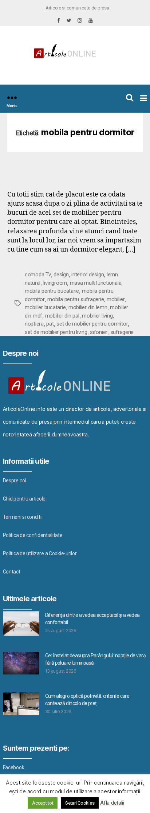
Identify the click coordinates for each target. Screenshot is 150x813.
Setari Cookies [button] (79, 803)
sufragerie (122, 332)
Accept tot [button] (42, 803)
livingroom (55, 283)
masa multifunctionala (96, 283)
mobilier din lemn (87, 307)
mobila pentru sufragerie (75, 299)
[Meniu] (12, 97)
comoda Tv (38, 274)
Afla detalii (112, 803)
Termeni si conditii (23, 517)
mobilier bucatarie (45, 307)
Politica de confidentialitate (33, 535)
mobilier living (97, 315)
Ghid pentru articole (24, 499)
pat (50, 323)
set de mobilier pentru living (56, 332)
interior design (87, 274)
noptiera (34, 323)
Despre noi (14, 480)
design (61, 274)
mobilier (116, 299)
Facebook (13, 767)
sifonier (98, 332)
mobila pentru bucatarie (52, 291)
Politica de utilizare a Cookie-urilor (40, 553)
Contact (11, 572)
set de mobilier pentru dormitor (92, 323)
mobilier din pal (62, 315)
